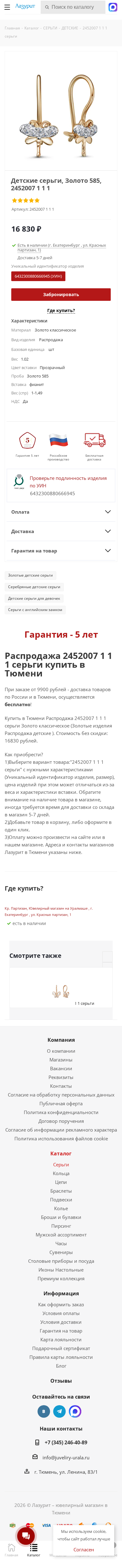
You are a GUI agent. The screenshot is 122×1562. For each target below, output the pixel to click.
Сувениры (61, 1252)
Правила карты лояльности (61, 1357)
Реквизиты (61, 1077)
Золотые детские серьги (30, 575)
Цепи (61, 1182)
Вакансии (61, 1068)
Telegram (59, 1411)
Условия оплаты (61, 1313)
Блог (61, 1366)
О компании (61, 1051)
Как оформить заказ (61, 1304)
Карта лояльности (61, 1339)
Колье (61, 1208)
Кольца (61, 1173)
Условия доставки (61, 1322)
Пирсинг (61, 1226)
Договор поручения (61, 1121)
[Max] (113, 6)
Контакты (61, 1086)
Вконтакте (44, 1411)
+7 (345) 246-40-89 (66, 1442)
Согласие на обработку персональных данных (61, 1095)
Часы (61, 1243)
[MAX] (75, 1411)
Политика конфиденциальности (61, 1112)
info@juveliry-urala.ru (66, 1457)
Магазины (61, 1059)
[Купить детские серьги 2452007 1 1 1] (61, 114)
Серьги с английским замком (35, 609)
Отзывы (61, 1380)
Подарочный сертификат (61, 1348)
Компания (61, 1039)
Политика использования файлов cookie (61, 1138)
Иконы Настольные (61, 1270)
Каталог (61, 1153)
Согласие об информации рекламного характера (61, 1130)
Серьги (61, 1164)
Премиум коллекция (61, 1278)
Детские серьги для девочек (34, 598)
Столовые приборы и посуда (61, 1261)
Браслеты (61, 1191)
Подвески (61, 1199)
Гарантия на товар (61, 1331)
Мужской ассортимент (61, 1234)
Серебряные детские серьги (34, 586)
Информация (61, 1293)
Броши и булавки (61, 1217)
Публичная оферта (61, 1103)
